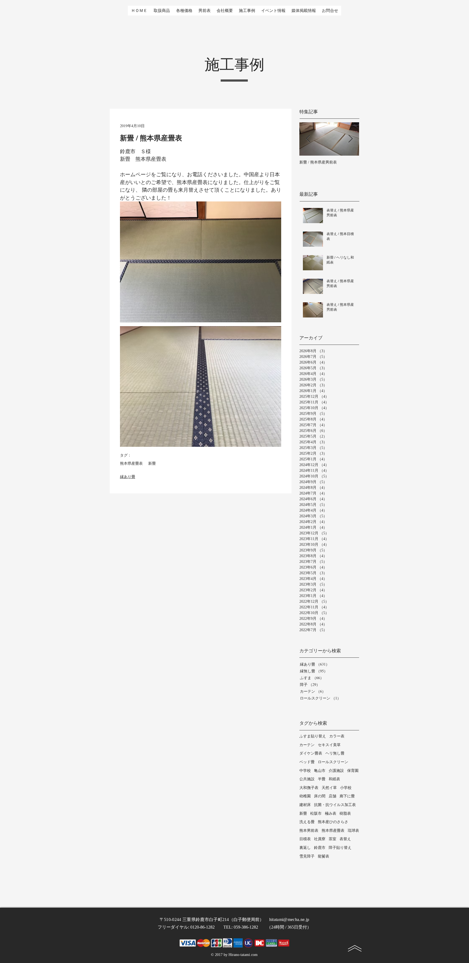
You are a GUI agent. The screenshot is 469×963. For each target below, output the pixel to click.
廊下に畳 (347, 795)
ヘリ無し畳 (334, 753)
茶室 (332, 838)
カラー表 (336, 736)
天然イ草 (329, 787)
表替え (345, 838)
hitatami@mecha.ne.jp (289, 919)
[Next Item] (350, 139)
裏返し (305, 847)
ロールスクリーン (333, 761)
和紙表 (334, 778)
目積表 (305, 838)
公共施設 (307, 778)
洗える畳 (307, 821)
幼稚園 (305, 795)
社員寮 (319, 838)
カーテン (307, 744)
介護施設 (336, 770)
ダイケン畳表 (310, 753)
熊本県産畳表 (131, 463)
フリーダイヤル (173, 927)
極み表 (330, 813)
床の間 (319, 795)
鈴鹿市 (319, 847)
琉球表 (353, 830)
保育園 (353, 770)
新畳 (152, 463)
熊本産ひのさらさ (333, 821)
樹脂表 (345, 813)
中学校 (305, 770)
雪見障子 (307, 856)
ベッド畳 (307, 761)
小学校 (345, 787)
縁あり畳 (127, 476)
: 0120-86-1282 (205, 927)
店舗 (332, 795)
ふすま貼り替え (312, 736)
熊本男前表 (308, 830)
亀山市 (319, 770)
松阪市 (316, 813)
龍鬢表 (323, 856)
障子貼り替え (340, 847)
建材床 (305, 804)
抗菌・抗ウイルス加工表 (335, 804)
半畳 (321, 778)
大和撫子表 (308, 787)
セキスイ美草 (329, 744)
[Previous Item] (308, 139)
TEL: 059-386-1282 (245, 927)
